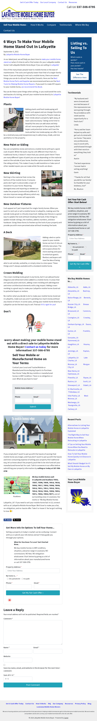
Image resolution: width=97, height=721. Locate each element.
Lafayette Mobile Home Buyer (18, 54)
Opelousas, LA (73, 374)
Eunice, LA (72, 331)
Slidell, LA (87, 385)
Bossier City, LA (74, 304)
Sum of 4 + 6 (9, 675)
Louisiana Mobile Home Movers (48, 707)
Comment (8, 618)
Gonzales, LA (73, 337)
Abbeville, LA (73, 287)
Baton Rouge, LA (74, 297)
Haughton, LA (73, 344)
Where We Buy (82, 25)
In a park (27, 579)
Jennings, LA (73, 351)
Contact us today (35, 347)
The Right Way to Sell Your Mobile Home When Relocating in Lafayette (78, 438)
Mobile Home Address (24, 388)
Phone (17, 397)
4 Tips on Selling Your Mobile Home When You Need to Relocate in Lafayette (79, 447)
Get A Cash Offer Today (29, 2)
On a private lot (14, 579)
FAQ (49, 704)
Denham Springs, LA (76, 324)
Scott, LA (87, 381)
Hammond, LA (73, 340)
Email (36, 397)
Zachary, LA (72, 409)
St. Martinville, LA (75, 389)
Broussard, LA (73, 311)
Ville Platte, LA (74, 395)
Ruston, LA (72, 381)
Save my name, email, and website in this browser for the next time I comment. (32, 669)
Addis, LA (86, 287)
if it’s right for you (48, 304)
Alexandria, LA (73, 291)
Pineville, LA (73, 377)
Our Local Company (48, 2)
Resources (73, 2)
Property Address (14, 567)
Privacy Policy (80, 704)
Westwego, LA (73, 402)
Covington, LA (73, 317)
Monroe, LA (72, 364)
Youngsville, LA (74, 405)
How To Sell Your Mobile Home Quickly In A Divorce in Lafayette (79, 457)
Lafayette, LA (73, 357)
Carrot (66, 718)
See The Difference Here (79, 76)
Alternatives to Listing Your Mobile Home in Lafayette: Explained (79, 428)
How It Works (37, 25)
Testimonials (65, 25)
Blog (89, 704)
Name (7, 647)
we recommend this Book (31, 87)
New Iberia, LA (73, 371)
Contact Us (62, 2)
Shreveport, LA (74, 385)
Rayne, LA (87, 377)
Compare (51, 25)
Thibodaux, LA (73, 392)
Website (7, 656)
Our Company (58, 704)
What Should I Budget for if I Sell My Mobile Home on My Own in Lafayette (79, 466)
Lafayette (54, 65)
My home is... (12, 576)
